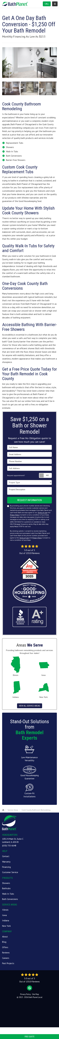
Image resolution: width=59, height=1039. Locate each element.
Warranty (6, 861)
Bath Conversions (10, 899)
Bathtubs (6, 888)
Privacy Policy (14, 515)
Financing (6, 867)
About (5, 936)
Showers (6, 883)
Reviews (6, 952)
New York (6, 926)
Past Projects (8, 963)
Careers (5, 958)
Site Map (35, 994)
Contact (5, 856)
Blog (4, 942)
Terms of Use (42, 513)
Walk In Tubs (8, 893)
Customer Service (10, 872)
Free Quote (30, 1036)
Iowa (4, 915)
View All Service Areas (29, 706)
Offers (5, 947)
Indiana (5, 920)
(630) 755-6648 (9, 845)
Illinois (5, 909)
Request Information (29, 500)
